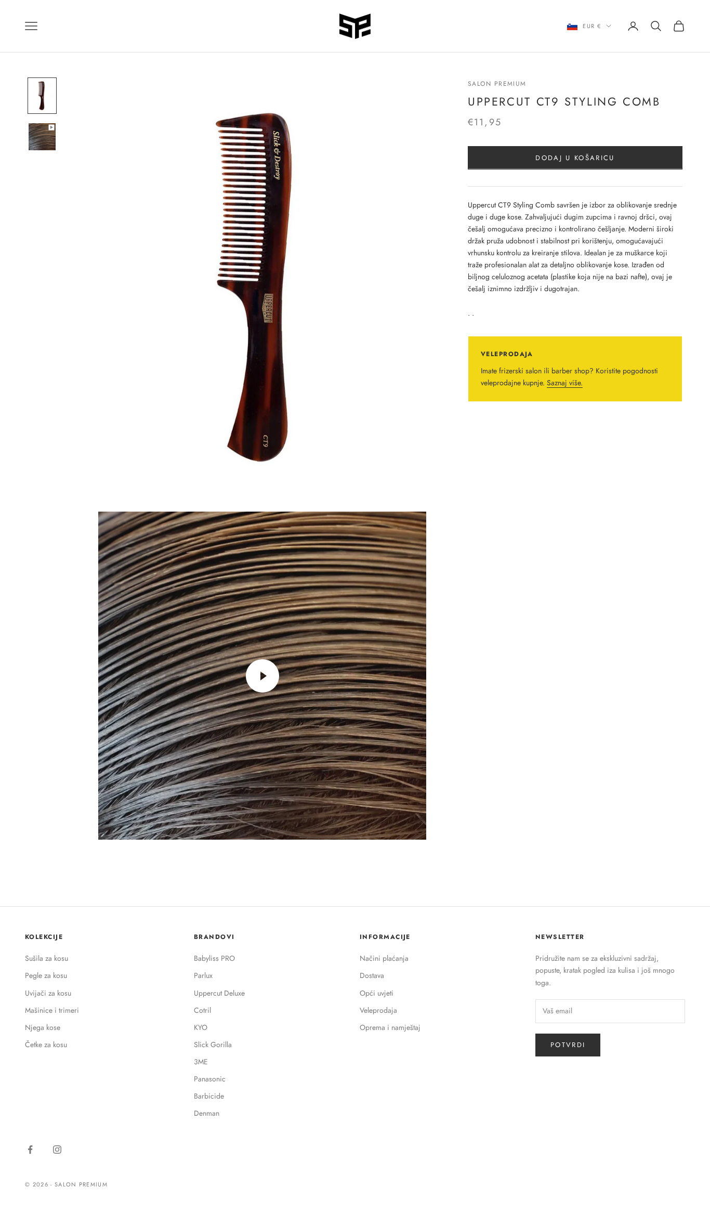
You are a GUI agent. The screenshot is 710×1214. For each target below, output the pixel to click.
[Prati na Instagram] (57, 1149)
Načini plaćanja (384, 958)
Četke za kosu (46, 1044)
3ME (201, 1061)
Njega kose (42, 1027)
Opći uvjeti (376, 993)
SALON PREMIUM (497, 83)
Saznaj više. (565, 382)
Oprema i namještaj (390, 1027)
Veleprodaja (378, 1010)
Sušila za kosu (46, 958)
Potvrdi (567, 1045)
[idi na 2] (42, 136)
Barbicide (209, 1096)
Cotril (202, 1010)
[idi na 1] (42, 95)
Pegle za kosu (46, 975)
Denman (206, 1113)
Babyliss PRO (214, 958)
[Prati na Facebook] (30, 1149)
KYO (200, 1027)
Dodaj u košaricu (574, 158)
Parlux (203, 975)
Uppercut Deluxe (219, 993)
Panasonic (210, 1079)
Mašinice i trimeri (52, 1010)
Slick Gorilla (213, 1044)
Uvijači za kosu (48, 993)
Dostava (372, 975)
